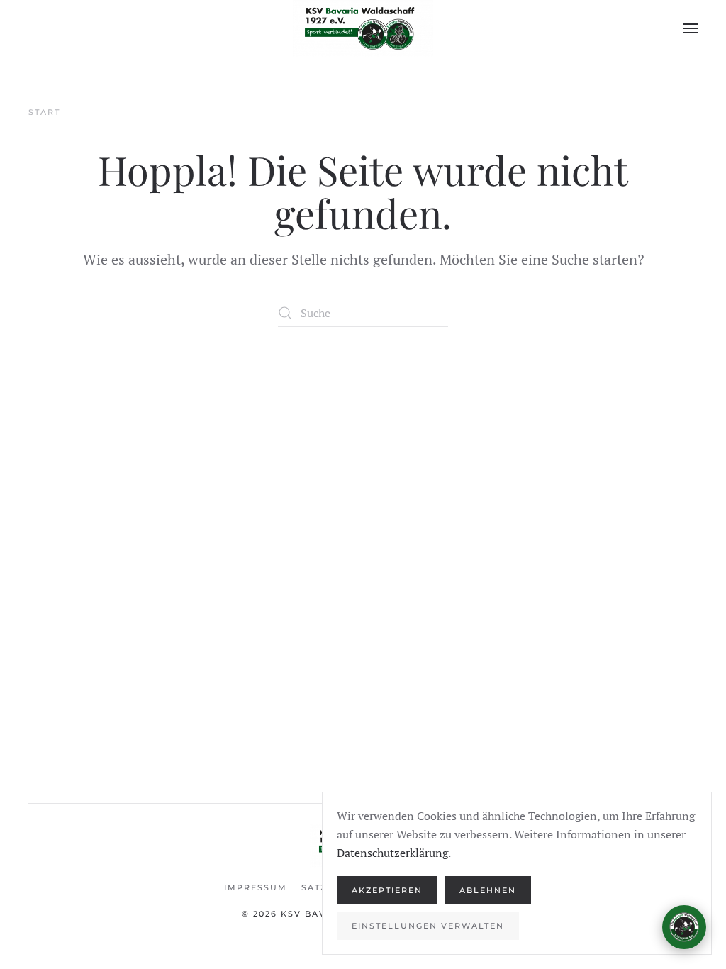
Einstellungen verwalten (428, 926)
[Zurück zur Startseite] (363, 28)
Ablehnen (487, 890)
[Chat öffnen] (684, 927)
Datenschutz (661, 890)
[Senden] (677, 863)
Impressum (255, 887)
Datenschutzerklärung (392, 852)
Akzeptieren (387, 890)
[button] (690, 28)
